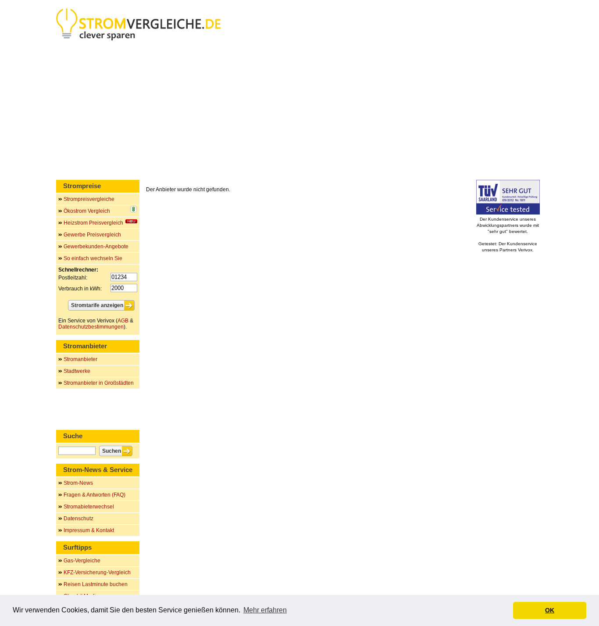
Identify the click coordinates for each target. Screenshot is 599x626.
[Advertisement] (299, 111)
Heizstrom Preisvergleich (93, 223)
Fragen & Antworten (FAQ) (94, 495)
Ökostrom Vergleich (87, 211)
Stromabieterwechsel (89, 507)
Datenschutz (78, 518)
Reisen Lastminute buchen (96, 584)
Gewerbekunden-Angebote (96, 246)
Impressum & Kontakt (89, 530)
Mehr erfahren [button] (265, 610)
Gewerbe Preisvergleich (92, 235)
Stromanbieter (80, 359)
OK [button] (549, 610)
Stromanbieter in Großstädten (99, 383)
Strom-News (78, 483)
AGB (123, 321)
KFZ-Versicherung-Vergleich (97, 572)
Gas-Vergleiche (82, 561)
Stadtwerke (77, 371)
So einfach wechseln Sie (93, 258)
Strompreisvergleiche (89, 199)
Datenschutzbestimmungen (91, 327)
